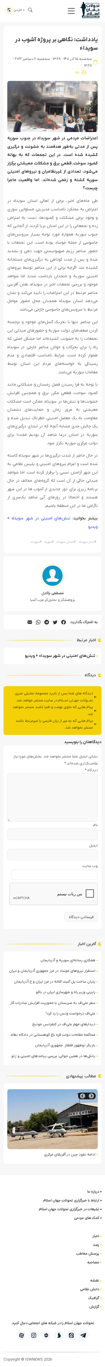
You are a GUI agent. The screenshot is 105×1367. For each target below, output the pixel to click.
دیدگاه (91, 770)
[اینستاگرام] (34, 1335)
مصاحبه (93, 1262)
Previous (91, 1096)
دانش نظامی (89, 1289)
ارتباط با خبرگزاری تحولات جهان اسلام (71, 1200)
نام (95, 825)
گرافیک (93, 1297)
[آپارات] (21, 1335)
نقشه (94, 1280)
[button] (71, 11)
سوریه (49, 542)
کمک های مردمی (86, 1217)
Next (82, 1096)
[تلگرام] (83, 1335)
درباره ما (93, 1191)
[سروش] (59, 1335)
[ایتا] (71, 1335)
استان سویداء (66, 542)
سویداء (36, 542)
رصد (96, 1244)
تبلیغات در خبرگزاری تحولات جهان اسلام (69, 1209)
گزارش (94, 1306)
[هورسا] (46, 1335)
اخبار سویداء (87, 542)
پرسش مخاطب (87, 1253)
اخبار (95, 1236)
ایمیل (93, 845)
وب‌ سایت (90, 865)
